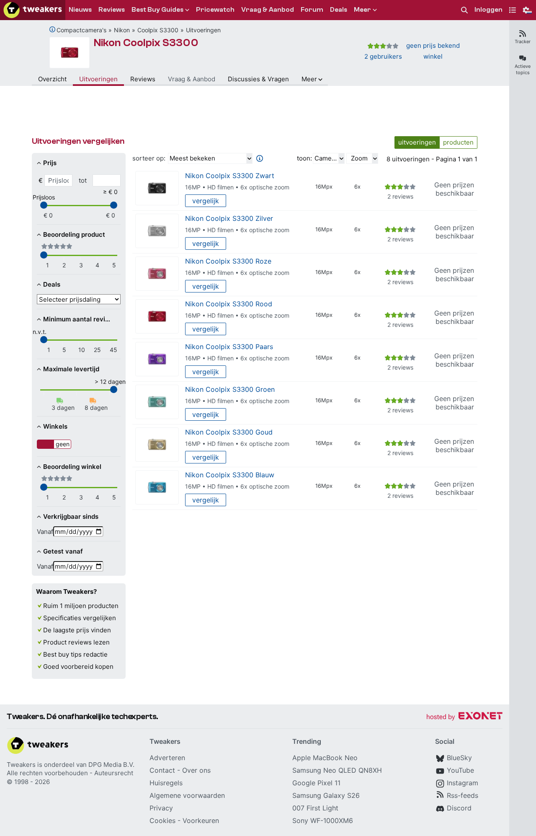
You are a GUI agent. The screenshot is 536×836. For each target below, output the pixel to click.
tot (83, 180)
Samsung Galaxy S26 (326, 795)
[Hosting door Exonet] (464, 717)
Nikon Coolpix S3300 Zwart (229, 175)
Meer (309, 79)
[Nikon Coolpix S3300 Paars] (157, 359)
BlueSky (459, 757)
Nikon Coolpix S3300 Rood (228, 304)
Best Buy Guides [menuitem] (157, 9)
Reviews (142, 79)
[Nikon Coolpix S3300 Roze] (157, 274)
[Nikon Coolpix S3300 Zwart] (157, 188)
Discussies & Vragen (258, 79)
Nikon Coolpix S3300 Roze (228, 261)
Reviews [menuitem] (111, 9)
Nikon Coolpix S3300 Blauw (229, 475)
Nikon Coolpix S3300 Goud (229, 432)
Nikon (122, 30)
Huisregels (166, 783)
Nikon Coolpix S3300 (146, 42)
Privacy (161, 808)
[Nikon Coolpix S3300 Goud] (157, 445)
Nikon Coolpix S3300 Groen (230, 389)
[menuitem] (464, 10)
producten (458, 142)
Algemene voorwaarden (187, 795)
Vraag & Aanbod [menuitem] (267, 9)
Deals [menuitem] (338, 9)
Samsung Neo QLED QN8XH (337, 770)
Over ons (196, 770)
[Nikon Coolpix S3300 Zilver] (157, 231)
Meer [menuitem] (362, 9)
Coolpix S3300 (157, 30)
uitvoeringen (417, 142)
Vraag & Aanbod (191, 79)
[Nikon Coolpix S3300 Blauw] (157, 488)
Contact (162, 770)
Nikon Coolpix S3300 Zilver (229, 218)
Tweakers (21, 765)
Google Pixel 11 (316, 783)
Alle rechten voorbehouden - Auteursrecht (70, 773)
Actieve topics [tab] (523, 69)
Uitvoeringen (203, 30)
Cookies (162, 820)
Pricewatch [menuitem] (215, 9)
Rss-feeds (462, 795)
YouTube (460, 770)
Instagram (462, 783)
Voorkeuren (201, 820)
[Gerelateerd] (52, 29)
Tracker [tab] (523, 41)
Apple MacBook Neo (325, 757)
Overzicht (52, 79)
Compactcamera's (81, 30)
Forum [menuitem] (312, 9)
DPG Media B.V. (111, 765)
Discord (459, 808)
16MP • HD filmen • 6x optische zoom (237, 187)
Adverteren (167, 757)
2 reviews (400, 196)
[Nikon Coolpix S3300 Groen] (157, 402)
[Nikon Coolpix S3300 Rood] (157, 317)
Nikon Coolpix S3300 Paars (229, 346)
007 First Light (315, 808)
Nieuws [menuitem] (80, 9)
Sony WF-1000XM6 (322, 820)
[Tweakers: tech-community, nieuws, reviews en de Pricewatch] (32, 10)
